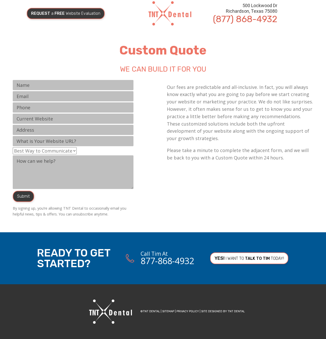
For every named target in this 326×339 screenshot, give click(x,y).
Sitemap (168, 311)
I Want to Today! (249, 258)
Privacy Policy (187, 311)
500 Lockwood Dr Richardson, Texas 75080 (251, 8)
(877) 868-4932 (245, 19)
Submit (23, 196)
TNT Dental (236, 311)
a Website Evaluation (65, 13)
